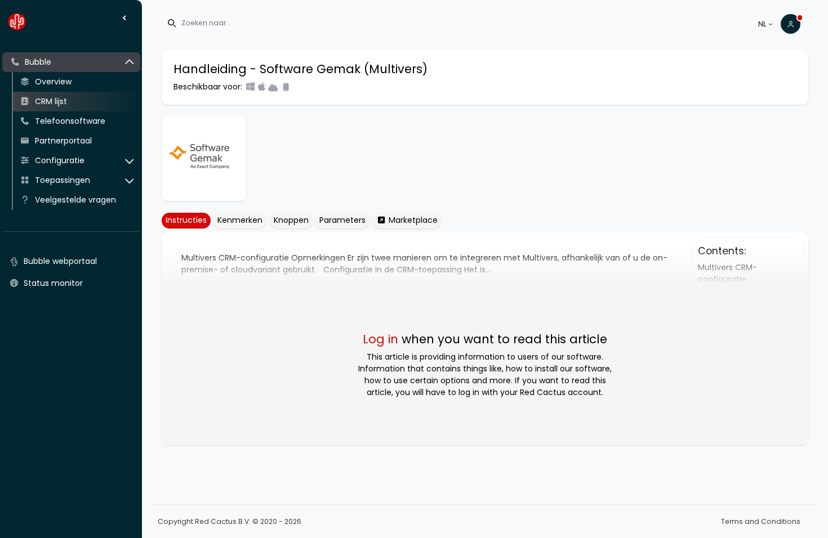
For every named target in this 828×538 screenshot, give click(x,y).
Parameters (342, 220)
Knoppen (291, 220)
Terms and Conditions (760, 521)
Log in (380, 339)
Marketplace (412, 220)
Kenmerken (239, 220)
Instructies (186, 220)
